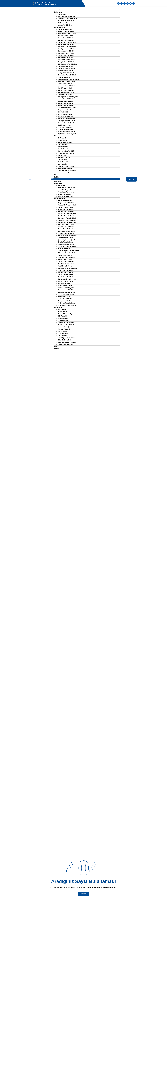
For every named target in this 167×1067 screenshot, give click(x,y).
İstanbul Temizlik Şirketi (65, 25)
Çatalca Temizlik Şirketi (65, 66)
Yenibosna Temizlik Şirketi (66, 131)
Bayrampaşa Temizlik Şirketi (67, 51)
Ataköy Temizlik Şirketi (65, 36)
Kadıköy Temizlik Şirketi (65, 90)
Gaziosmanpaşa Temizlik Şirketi (68, 79)
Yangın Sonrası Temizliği (66, 153)
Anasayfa (57, 10)
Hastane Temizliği (63, 155)
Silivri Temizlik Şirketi (65, 114)
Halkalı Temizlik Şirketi (65, 83)
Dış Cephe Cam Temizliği (66, 151)
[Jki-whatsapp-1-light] (133, 3)
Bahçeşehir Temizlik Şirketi (67, 46)
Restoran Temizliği (64, 157)
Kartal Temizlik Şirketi (65, 94)
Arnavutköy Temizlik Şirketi (67, 33)
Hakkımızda (58, 12)
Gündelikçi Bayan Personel (67, 170)
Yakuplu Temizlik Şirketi (65, 129)
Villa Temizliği (62, 140)
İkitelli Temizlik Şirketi (65, 88)
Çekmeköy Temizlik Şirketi (66, 68)
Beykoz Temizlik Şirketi (65, 57)
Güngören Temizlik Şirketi (66, 81)
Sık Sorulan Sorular (64, 23)
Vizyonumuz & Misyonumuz (67, 16)
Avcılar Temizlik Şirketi (65, 38)
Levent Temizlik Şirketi (65, 99)
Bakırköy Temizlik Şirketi (66, 44)
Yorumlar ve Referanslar (66, 20)
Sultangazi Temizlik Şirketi (66, 120)
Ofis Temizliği (62, 144)
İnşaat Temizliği (63, 146)
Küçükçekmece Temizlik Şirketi (68, 97)
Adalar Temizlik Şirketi (65, 29)
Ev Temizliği (62, 138)
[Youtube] (127, 3)
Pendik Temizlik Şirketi (65, 105)
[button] (85, 179)
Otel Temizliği (62, 164)
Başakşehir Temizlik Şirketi (66, 49)
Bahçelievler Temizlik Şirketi (67, 42)
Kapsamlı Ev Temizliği (65, 142)
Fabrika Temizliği (63, 149)
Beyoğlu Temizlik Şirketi (66, 62)
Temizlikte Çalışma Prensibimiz (68, 18)
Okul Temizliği (62, 160)
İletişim (56, 177)
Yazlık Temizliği (63, 162)
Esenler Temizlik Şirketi (65, 70)
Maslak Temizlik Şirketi (65, 103)
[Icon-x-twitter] (124, 3)
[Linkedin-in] (130, 3)
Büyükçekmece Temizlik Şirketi (68, 64)
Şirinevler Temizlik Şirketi (66, 116)
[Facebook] (121, 3)
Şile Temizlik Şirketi (64, 112)
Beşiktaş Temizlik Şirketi (66, 53)
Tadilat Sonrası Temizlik (65, 173)
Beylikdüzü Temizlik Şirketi (66, 59)
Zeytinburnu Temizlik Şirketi (67, 134)
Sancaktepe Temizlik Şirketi (67, 107)
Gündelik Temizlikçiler (65, 168)
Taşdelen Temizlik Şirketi (66, 123)
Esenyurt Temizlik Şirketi (66, 73)
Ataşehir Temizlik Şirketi (66, 31)
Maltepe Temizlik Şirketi (65, 101)
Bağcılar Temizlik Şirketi (65, 40)
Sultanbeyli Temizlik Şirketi (66, 118)
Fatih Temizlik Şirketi (64, 77)
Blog (55, 175)
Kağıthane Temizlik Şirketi (66, 92)
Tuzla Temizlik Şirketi (64, 127)
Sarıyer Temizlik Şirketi (65, 110)
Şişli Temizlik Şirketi (64, 125)
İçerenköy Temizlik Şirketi (66, 86)
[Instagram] (118, 3)
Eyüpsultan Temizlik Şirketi (67, 75)
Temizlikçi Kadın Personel (66, 166)
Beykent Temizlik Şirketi (65, 55)
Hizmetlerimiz (58, 136)
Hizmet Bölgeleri (59, 27)
